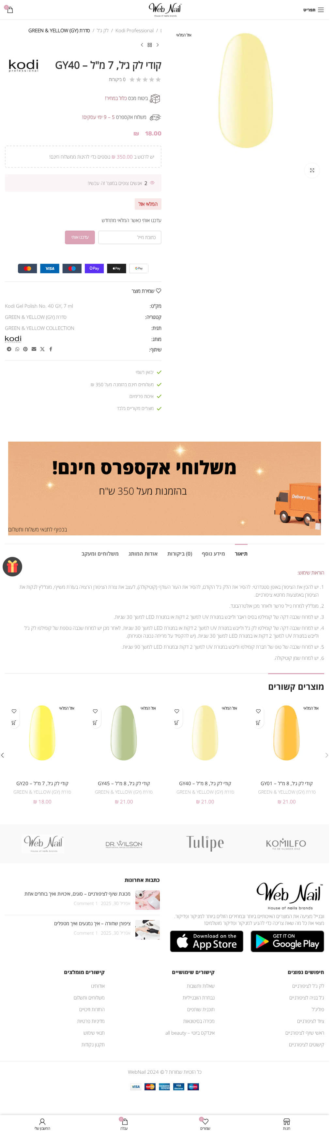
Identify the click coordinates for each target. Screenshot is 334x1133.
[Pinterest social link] (25, 349)
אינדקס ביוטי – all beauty (190, 1032)
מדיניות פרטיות (91, 1021)
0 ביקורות (117, 79)
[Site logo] (164, 9)
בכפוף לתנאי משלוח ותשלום (37, 529)
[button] (326, 755)
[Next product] (142, 45)
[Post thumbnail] (147, 900)
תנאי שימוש (94, 1032)
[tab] (241, 553)
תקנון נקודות (93, 1044)
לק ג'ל (103, 30)
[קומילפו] (286, 844)
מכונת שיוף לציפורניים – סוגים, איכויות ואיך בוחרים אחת (77, 893)
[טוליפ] (205, 844)
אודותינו (98, 986)
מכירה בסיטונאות (199, 1021)
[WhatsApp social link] (17, 349)
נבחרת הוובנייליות (199, 997)
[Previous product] (157, 45)
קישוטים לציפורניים (306, 1044)
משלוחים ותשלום (89, 997)
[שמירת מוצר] (258, 711)
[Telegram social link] (9, 349)
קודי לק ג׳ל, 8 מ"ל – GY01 (287, 783)
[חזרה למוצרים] (150, 45)
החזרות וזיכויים (92, 1009)
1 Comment (86, 903)
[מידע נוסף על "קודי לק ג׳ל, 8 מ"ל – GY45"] (95, 722)
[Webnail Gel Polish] (43, 844)
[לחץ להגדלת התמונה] (312, 170)
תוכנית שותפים (201, 1009)
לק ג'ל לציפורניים (308, 986)
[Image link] (288, 895)
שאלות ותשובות (201, 986)
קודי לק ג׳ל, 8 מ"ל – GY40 (205, 783)
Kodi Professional (134, 30)
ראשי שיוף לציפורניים (304, 1032)
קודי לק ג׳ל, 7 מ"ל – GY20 (42, 783)
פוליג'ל (318, 1009)
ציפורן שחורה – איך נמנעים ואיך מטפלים (92, 923)
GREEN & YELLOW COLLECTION (39, 328)
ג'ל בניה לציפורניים (306, 997)
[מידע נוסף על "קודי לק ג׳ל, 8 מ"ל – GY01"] (258, 722)
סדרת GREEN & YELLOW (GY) (59, 30)
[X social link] (42, 349)
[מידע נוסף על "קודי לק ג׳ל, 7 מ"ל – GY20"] (14, 722)
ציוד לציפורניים (310, 1021)
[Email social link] (34, 349)
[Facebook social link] (50, 349)
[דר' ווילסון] (124, 844)
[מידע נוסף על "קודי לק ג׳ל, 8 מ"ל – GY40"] (177, 722)
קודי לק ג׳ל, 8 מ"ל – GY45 (124, 783)
